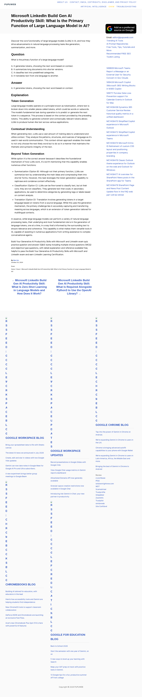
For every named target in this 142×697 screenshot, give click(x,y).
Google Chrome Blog (112, 424)
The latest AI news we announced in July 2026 (25, 453)
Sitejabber (100, 495)
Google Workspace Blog (25, 437)
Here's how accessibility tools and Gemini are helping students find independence (24, 600)
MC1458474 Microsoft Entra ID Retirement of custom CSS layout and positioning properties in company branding (120, 149)
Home (13, 269)
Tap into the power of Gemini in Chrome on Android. (113, 433)
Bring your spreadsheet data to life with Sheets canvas (25, 446)
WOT (98, 486)
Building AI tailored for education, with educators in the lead (21, 592)
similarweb (100, 503)
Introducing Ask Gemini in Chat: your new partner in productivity (67, 495)
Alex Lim (16, 260)
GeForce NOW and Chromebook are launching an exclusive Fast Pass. (24, 616)
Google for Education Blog (68, 637)
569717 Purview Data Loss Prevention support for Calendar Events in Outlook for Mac (119, 98)
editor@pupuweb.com (123, 37)
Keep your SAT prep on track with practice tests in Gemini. (68, 668)
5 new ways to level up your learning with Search (68, 660)
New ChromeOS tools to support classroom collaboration (23, 608)
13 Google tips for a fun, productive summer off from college (69, 676)
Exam (13, 266)
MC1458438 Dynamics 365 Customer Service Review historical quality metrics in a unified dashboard (119, 112)
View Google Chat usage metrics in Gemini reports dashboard (68, 471)
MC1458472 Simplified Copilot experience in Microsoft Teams (120, 135)
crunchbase (100, 478)
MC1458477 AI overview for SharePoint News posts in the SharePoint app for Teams (120, 177)
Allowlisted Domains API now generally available (66, 479)
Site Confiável (101, 506)
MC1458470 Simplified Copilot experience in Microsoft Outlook (120, 124)
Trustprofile (100, 492)
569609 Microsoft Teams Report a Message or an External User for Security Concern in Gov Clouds (118, 73)
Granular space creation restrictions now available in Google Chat (67, 487)
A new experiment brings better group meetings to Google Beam (21, 475)
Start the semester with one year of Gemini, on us (70, 652)
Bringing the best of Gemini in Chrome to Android (112, 467)
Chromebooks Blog (21, 584)
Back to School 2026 (59, 646)
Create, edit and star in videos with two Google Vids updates (25, 459)
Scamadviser (101, 489)
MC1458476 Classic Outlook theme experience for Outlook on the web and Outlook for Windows (120, 165)
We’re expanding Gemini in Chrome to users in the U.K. (114, 441)
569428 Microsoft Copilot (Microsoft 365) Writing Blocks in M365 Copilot (120, 85)
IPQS (98, 481)
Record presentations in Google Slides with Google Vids (68, 463)
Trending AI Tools (114, 40)
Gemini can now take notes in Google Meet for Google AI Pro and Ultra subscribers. (24, 467)
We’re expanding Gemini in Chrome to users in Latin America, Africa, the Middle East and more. (114, 458)
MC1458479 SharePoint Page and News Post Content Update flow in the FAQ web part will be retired (120, 190)
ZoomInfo (99, 498)
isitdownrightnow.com (105, 484)
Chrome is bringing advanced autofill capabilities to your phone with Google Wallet (114, 449)
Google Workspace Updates (66, 453)
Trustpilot (100, 501)
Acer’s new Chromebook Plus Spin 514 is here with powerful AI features (24, 624)
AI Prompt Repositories (117, 44)
